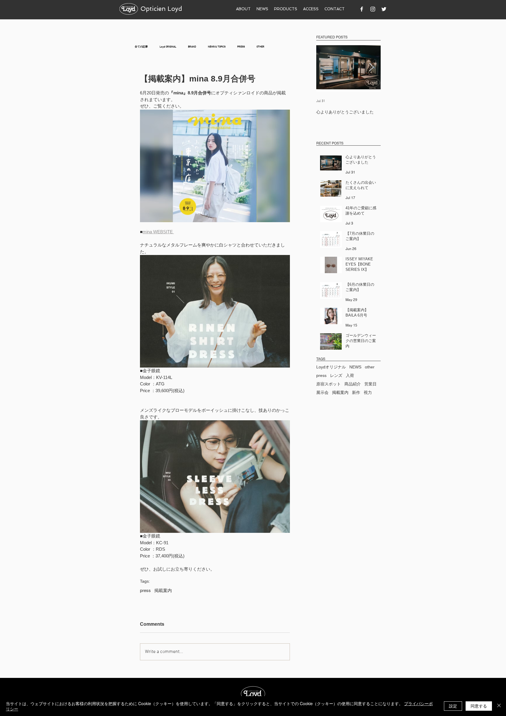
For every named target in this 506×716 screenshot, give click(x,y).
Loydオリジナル (331, 367)
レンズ (336, 375)
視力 (368, 392)
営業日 (370, 384)
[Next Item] (371, 67)
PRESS (241, 46)
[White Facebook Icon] (361, 9)
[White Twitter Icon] (384, 9)
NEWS (355, 367)
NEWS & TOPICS (216, 46)
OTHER (260, 46)
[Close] (498, 706)
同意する (479, 706)
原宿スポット (328, 384)
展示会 (322, 392)
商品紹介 (352, 384)
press (145, 590)
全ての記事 (141, 46)
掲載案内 (163, 590)
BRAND (192, 46)
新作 (356, 392)
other (370, 367)
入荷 (350, 375)
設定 (453, 706)
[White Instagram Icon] (373, 9)
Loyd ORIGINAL (168, 46)
